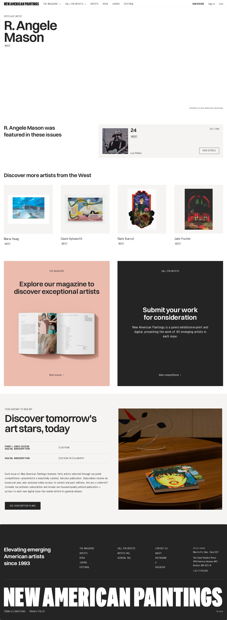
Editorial (85, 567)
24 (133, 130)
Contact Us (161, 548)
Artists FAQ (123, 553)
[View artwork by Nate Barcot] (142, 209)
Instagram (160, 558)
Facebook (160, 567)
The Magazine (87, 548)
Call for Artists (126, 548)
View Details (209, 151)
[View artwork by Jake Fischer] (198, 209)
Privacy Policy (37, 611)
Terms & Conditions (15, 611)
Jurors (83, 562)
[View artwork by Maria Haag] (28, 209)
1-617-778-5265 (200, 571)
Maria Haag (11, 239)
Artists (84, 553)
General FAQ (124, 558)
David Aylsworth (71, 238)
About (158, 553)
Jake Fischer (182, 238)
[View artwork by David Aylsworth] (85, 209)
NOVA (82, 558)
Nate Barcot (126, 238)
